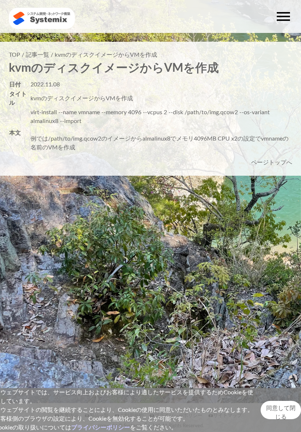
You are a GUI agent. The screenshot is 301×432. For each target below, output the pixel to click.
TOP (14, 55)
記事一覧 (37, 55)
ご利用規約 (29, 206)
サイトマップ (32, 224)
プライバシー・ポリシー (47, 215)
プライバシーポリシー (100, 428)
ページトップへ (271, 162)
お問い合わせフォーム (44, 198)
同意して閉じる (280, 412)
